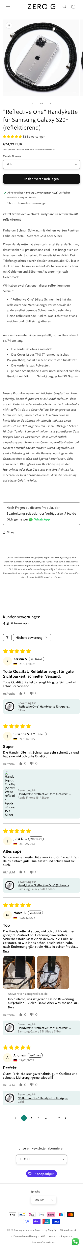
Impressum (67, 1236)
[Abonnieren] (62, 1159)
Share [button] (11, 532)
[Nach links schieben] (32, 103)
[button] (8, 6)
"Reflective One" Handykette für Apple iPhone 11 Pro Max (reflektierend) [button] (43, 1098)
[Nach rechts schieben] (50, 103)
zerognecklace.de (25, 1230)
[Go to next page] (66, 1118)
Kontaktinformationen (43, 1242)
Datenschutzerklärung (25, 1236)
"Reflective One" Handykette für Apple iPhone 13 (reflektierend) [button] (43, 706)
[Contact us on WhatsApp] (75, 1242)
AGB (42, 1236)
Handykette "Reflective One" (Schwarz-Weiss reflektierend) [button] (43, 794)
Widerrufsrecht (68, 1230)
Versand (20, 149)
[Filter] (7, 637)
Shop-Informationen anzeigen (27, 203)
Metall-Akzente (12, 156)
